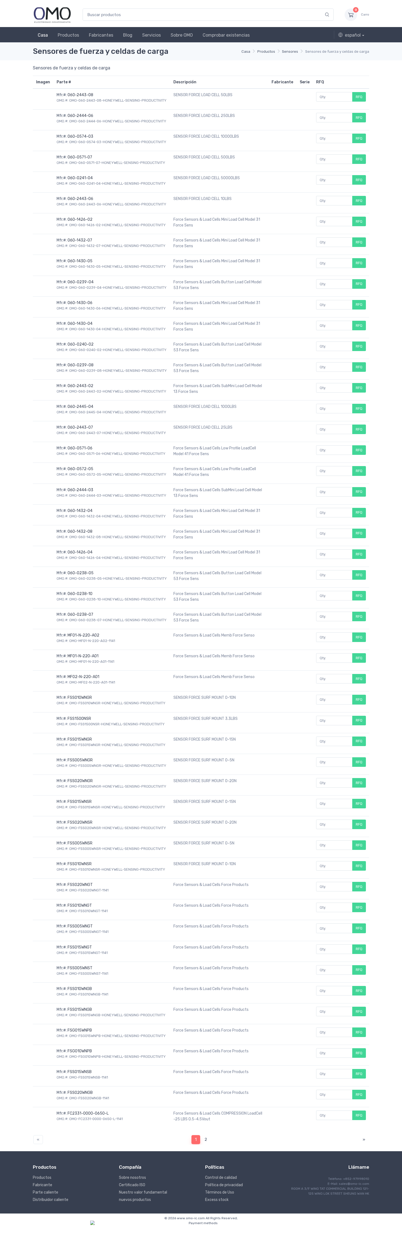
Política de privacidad (224, 1185)
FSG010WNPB (80, 1051)
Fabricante (42, 1185)
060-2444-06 (80, 115)
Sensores (290, 51)
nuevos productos (135, 1199)
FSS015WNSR (80, 801)
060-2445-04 (80, 406)
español (353, 35)
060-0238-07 (80, 614)
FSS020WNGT (80, 884)
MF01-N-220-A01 (83, 656)
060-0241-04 (80, 178)
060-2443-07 (80, 427)
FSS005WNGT (80, 926)
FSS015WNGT (80, 947)
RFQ (359, 97)
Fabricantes (101, 35)
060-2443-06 (80, 198)
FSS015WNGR (80, 739)
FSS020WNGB (80, 1092)
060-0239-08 (81, 365)
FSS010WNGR (80, 697)
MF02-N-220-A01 (83, 677)
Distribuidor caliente (50, 1199)
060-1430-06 (80, 303)
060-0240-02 (81, 344)
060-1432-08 (80, 531)
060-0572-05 (80, 469)
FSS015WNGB (80, 1009)
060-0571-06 (80, 448)
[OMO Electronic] (52, 14)
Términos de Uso (219, 1192)
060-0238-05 (81, 573)
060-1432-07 (80, 240)
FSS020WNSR (80, 822)
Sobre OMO (182, 35)
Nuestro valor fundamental (143, 1192)
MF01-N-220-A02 (83, 635)
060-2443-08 (80, 95)
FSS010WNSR (80, 864)
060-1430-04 (80, 323)
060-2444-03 (80, 490)
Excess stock (217, 1199)
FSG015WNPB (80, 1030)
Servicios (151, 35)
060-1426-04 (80, 552)
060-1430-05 (80, 261)
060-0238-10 (80, 593)
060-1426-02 (80, 219)
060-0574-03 (80, 136)
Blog (127, 35)
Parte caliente (45, 1192)
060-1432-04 (80, 510)
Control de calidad (221, 1177)
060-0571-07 (80, 157)
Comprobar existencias (226, 35)
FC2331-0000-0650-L (88, 1113)
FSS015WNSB (80, 1072)
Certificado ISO (132, 1185)
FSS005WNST (80, 968)
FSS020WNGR (80, 781)
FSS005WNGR (80, 760)
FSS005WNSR (80, 843)
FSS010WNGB (80, 988)
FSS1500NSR (79, 718)
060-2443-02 (80, 386)
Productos (68, 35)
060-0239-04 (81, 282)
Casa (43, 35)
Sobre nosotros (132, 1177)
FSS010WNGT (80, 905)
